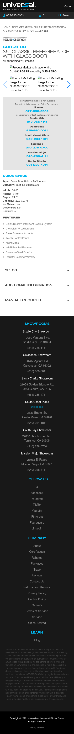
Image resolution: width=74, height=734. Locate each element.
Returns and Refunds (37, 587)
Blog (37, 640)
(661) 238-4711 (37, 394)
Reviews (37, 575)
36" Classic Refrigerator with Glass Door (36, 53)
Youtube (37, 510)
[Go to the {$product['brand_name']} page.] (15, 39)
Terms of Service (37, 611)
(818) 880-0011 (37, 371)
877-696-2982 (37, 111)
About (37, 545)
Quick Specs (15, 175)
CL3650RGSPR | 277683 (18, 61)
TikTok (37, 504)
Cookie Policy (37, 599)
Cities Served (37, 622)
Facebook (37, 492)
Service (37, 617)
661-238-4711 (37, 164)
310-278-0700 (37, 147)
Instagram (37, 498)
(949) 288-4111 (37, 469)
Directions (37, 406)
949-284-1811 (37, 139)
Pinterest (37, 516)
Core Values (37, 551)
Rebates (37, 557)
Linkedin (37, 528)
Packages (37, 563)
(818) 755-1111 (37, 347)
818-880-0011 (37, 130)
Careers (37, 605)
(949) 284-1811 (37, 422)
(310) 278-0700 (37, 446)
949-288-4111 (37, 156)
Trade (37, 569)
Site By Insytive (37, 727)
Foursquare (37, 522)
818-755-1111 (37, 121)
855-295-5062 (33, 674)
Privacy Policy (37, 593)
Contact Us (37, 581)
